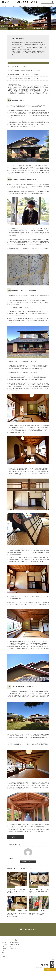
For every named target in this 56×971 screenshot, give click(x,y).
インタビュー (12, 6)
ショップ (44, 6)
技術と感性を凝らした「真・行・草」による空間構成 (24, 74)
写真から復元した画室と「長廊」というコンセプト (24, 78)
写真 (32, 6)
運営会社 (12, 946)
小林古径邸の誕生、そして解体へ (19, 66)
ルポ (20, 6)
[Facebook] (3, 2)
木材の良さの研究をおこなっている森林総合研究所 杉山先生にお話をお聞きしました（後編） (39, 891)
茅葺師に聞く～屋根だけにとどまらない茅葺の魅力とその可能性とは (39, 914)
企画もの (26, 6)
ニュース (4, 6)
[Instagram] (8, 2)
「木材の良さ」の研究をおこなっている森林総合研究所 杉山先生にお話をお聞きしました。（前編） (26, 915)
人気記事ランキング (50, 969)
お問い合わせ (13, 948)
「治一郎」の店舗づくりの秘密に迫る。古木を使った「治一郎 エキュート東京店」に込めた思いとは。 (16, 891)
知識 (38, 6)
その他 (50, 6)
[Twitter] (5, 2)
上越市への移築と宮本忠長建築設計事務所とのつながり (25, 70)
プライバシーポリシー (15, 944)
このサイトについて (14, 942)
